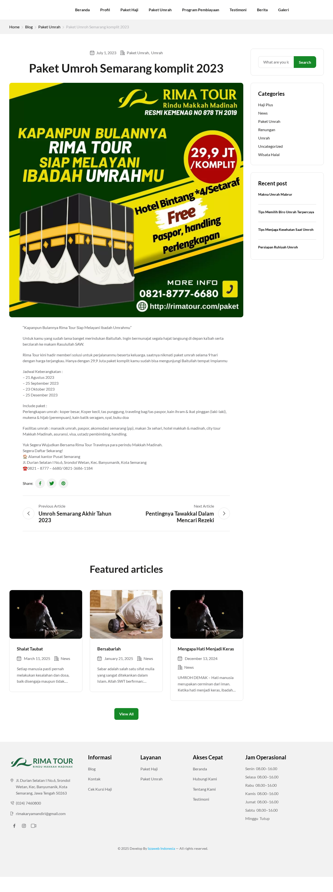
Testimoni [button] (201, 799)
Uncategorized (270, 146)
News (65, 658)
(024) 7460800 (28, 803)
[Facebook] (40, 483)
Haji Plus (265, 104)
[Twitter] (52, 483)
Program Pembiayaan (200, 9)
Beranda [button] (200, 768)
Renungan (266, 129)
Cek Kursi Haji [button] (100, 789)
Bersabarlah (109, 648)
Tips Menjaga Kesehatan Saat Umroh (285, 229)
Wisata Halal (269, 154)
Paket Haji (129, 9)
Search (305, 62)
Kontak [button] (94, 778)
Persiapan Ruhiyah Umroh (278, 247)
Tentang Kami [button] (204, 789)
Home (14, 26)
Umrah (157, 52)
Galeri (283, 9)
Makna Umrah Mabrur (275, 194)
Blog (29, 26)
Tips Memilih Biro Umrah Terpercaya (286, 212)
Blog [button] (92, 768)
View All (126, 713)
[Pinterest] (63, 483)
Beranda (82, 9)
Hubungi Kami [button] (205, 778)
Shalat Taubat (30, 648)
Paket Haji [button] (149, 768)
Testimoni (238, 9)
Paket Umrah (160, 9)
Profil (105, 9)
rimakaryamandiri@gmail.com (41, 813)
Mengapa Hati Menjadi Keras (206, 648)
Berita (262, 9)
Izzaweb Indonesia (162, 848)
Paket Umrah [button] (151, 778)
